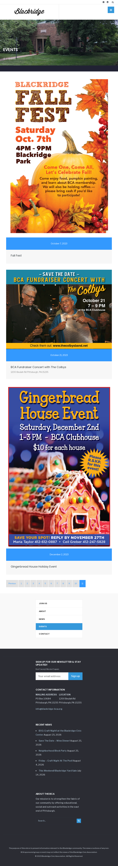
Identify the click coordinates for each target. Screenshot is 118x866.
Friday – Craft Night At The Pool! (56, 760)
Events (43, 626)
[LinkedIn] (107, 2)
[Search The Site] (113, 2)
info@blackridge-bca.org (49, 709)
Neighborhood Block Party (53, 750)
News (42, 619)
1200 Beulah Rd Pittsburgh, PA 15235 (29, 372)
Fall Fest (16, 255)
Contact (44, 633)
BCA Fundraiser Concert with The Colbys (38, 367)
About (42, 611)
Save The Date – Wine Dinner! (54, 740)
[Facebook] (103, 2)
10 (76, 583)
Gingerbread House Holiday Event (34, 566)
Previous (12, 583)
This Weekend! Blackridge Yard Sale (58, 770)
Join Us (43, 603)
